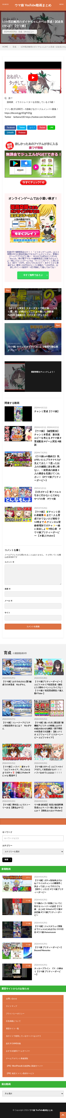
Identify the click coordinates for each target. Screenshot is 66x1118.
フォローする (43, 376)
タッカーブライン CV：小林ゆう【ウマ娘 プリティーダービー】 (48, 971)
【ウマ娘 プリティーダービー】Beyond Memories (48, 949)
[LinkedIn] (10, 132)
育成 (20, 32)
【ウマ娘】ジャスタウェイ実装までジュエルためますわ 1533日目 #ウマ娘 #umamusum (49, 929)
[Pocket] (42, 127)
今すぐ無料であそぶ (33, 275)
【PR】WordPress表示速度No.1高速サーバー (24, 1066)
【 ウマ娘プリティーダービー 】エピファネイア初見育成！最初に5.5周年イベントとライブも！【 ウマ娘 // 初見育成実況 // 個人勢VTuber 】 (48, 688)
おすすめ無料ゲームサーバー (18, 1051)
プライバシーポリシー (15, 1014)
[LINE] (51, 127)
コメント (9, 562)
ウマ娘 (28, 900)
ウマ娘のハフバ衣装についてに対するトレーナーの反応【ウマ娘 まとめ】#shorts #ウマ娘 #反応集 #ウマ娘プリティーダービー (48, 909)
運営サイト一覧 (12, 1028)
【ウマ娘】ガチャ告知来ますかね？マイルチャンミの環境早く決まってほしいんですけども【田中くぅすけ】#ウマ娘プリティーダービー (48, 886)
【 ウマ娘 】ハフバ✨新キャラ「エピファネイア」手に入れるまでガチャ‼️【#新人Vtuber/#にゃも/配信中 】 (16, 771)
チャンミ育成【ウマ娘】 (47, 411)
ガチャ (28, 877)
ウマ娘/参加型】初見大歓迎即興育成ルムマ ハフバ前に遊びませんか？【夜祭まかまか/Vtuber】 (48, 808)
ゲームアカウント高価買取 (17, 1058)
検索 (6, 859)
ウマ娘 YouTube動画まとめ (33, 5)
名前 (8, 589)
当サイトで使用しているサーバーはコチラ (23, 1036)
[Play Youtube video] (33, 77)
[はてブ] (32, 127)
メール (8, 601)
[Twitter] (21, 127)
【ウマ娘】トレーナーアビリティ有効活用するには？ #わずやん (16, 726)
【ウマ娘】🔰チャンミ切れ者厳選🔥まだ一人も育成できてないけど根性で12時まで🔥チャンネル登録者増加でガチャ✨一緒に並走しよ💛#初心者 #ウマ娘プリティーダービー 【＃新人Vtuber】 (47, 524)
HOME (5, 47)
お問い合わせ (11, 999)
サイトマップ (11, 1006)
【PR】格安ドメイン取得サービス (20, 1073)
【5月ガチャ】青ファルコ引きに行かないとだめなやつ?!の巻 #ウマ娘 (47, 495)
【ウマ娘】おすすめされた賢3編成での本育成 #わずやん (16, 683)
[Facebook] (10, 127)
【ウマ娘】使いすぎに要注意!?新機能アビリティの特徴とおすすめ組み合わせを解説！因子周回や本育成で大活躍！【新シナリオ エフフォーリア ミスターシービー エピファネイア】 (49, 730)
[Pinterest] (21, 132)
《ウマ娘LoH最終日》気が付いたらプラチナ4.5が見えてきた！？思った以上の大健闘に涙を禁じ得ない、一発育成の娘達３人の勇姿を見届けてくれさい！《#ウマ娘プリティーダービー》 (47, 468)
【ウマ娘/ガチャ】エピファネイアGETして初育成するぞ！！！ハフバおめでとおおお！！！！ (48, 770)
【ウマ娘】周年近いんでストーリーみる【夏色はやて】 (16, 806)
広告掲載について (13, 1021)
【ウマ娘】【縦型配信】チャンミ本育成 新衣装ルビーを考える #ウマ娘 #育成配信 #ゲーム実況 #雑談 (47, 438)
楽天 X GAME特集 (13, 1043)
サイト (7, 613)
